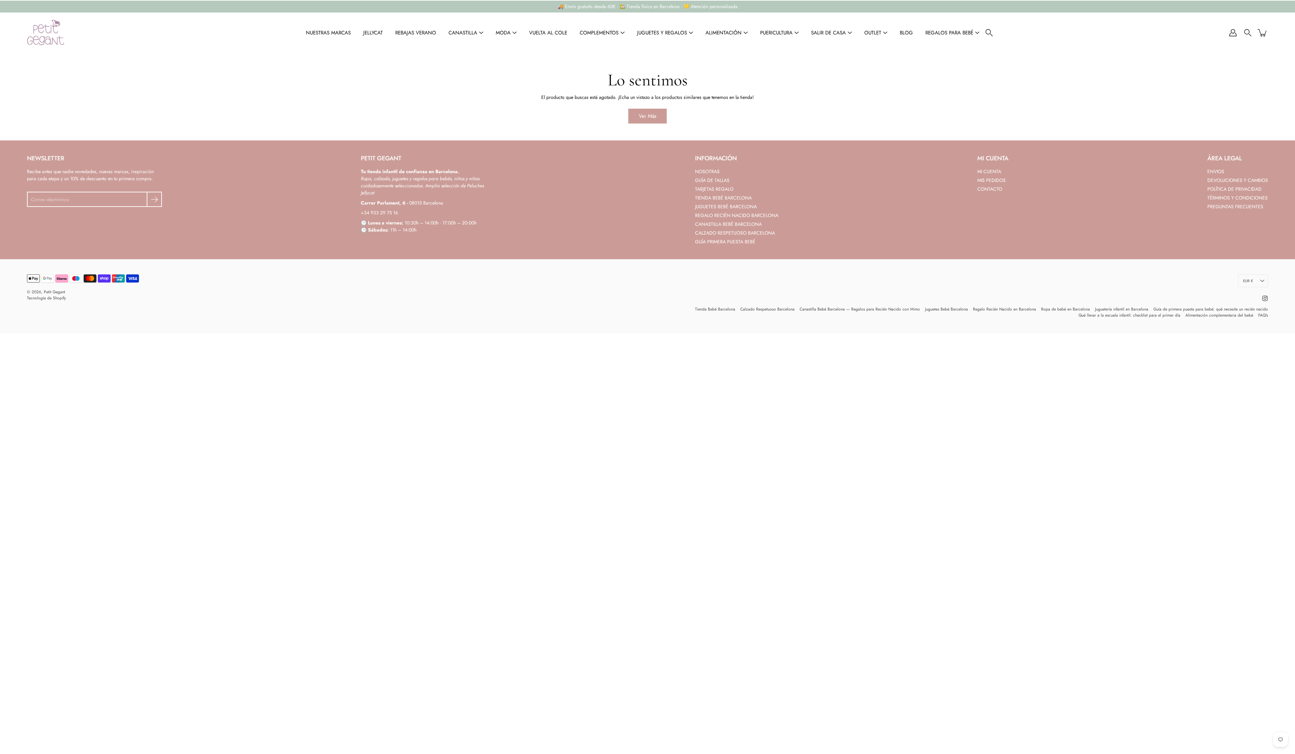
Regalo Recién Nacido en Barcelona (1004, 309)
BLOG (906, 32)
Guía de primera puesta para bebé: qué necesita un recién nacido (1210, 309)
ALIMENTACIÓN (724, 32)
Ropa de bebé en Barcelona (1065, 309)
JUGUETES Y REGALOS (662, 32)
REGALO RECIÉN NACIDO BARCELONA (736, 215)
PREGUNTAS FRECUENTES (1235, 206)
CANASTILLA (463, 32)
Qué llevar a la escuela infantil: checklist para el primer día (1129, 315)
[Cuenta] (1233, 32)
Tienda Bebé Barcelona (715, 309)
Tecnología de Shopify (46, 298)
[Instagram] (1265, 298)
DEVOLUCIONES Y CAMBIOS (1237, 180)
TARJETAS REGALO (714, 189)
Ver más (647, 116)
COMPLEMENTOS (599, 32)
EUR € (1248, 281)
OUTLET (872, 32)
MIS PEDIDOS (991, 180)
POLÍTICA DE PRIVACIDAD (1234, 189)
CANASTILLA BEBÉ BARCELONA (728, 224)
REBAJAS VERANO (415, 32)
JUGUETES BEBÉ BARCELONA (726, 206)
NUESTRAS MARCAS (328, 32)
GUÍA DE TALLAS (712, 180)
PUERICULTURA (776, 32)
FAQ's (1263, 315)
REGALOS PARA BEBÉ (949, 32)
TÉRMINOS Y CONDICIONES (1237, 197)
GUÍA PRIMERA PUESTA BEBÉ (725, 241)
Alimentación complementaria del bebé (1219, 315)
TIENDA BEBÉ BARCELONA (723, 197)
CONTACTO (989, 189)
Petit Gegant (54, 292)
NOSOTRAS (707, 171)
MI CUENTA (989, 171)
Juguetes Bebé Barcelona (946, 309)
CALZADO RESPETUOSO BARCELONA (735, 233)
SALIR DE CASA (828, 32)
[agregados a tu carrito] (1262, 32)
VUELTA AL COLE (548, 32)
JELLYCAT (373, 32)
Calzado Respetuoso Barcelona (767, 309)
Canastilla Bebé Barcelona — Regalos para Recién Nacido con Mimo (860, 309)
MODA (503, 32)
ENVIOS (1215, 171)
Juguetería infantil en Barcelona (1121, 309)
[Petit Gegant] (45, 33)
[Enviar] (154, 199)
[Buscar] (989, 33)
